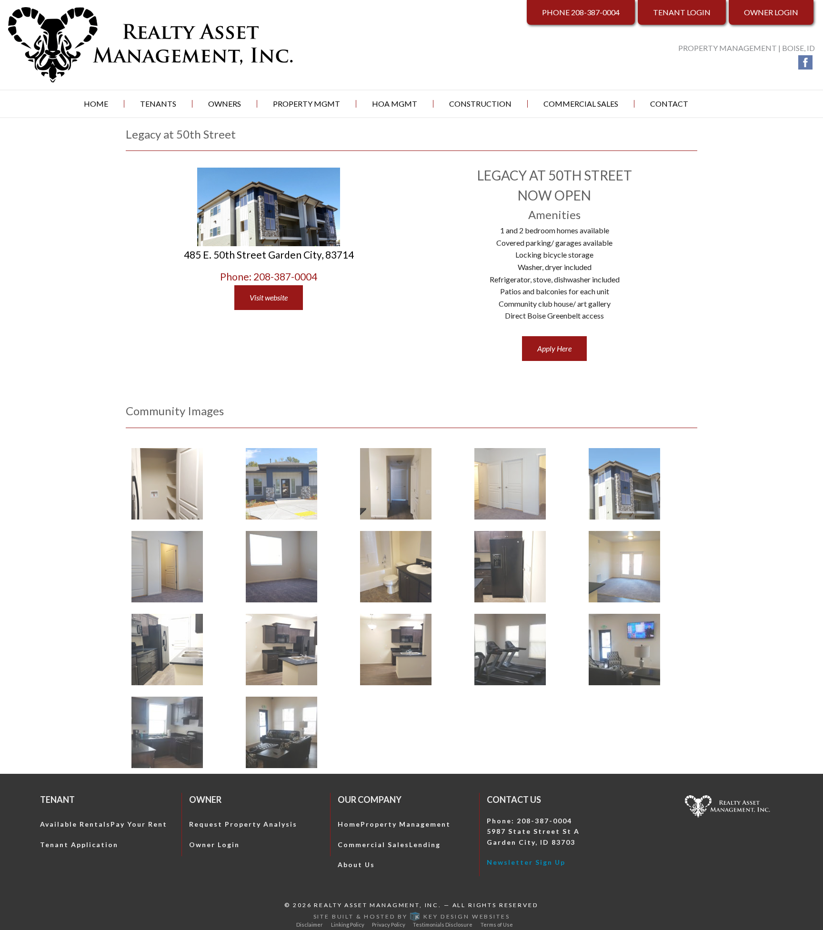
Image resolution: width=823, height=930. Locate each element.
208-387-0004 (581, 12)
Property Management (406, 824)
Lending (425, 844)
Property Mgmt (306, 104)
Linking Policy (347, 924)
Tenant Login (682, 12)
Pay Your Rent (138, 824)
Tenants (158, 104)
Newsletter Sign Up (526, 862)
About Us (356, 864)
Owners (224, 104)
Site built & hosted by (411, 916)
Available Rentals (75, 824)
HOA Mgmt (394, 104)
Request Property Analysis (243, 824)
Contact (669, 104)
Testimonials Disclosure (442, 924)
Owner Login (771, 12)
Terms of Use (497, 924)
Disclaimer (309, 924)
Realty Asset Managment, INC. (378, 905)
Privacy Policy (388, 924)
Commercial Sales (580, 104)
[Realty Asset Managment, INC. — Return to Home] (151, 43)
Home (96, 104)
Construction (480, 104)
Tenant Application (79, 844)
